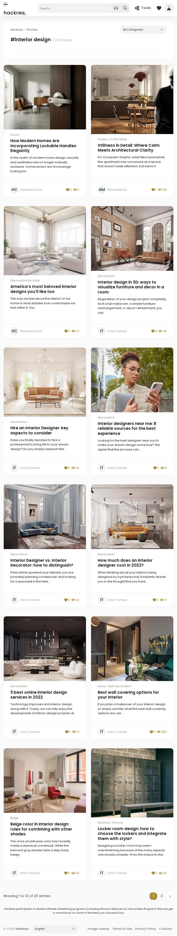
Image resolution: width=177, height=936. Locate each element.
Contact (165, 929)
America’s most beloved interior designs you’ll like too (43, 289)
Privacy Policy (145, 929)
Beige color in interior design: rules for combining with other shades (41, 829)
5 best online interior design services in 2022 (38, 695)
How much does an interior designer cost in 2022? (125, 563)
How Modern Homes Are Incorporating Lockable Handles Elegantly (43, 145)
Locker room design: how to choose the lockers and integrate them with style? (132, 833)
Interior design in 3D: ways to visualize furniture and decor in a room (131, 287)
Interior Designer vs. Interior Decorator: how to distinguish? (41, 563)
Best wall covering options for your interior (128, 695)
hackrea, (14, 12)
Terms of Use (122, 929)
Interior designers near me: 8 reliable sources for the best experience (127, 428)
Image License (98, 929)
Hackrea (22, 929)
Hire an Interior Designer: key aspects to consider (39, 430)
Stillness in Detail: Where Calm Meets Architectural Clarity (129, 148)
